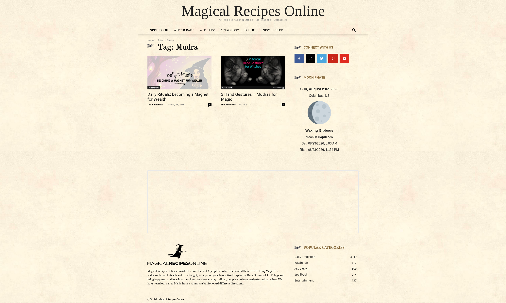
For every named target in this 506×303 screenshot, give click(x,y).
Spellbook (159, 30)
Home (150, 40)
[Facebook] (299, 58)
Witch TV (207, 30)
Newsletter (273, 30)
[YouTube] (344, 58)
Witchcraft (184, 30)
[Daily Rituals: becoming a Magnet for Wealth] (179, 72)
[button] (354, 31)
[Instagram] (310, 58)
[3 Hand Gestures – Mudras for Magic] (253, 72)
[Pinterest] (333, 58)
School (251, 30)
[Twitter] (322, 58)
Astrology (229, 30)
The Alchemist (155, 104)
